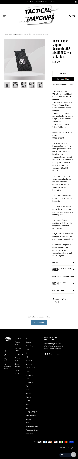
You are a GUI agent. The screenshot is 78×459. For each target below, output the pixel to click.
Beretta (28, 342)
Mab (27, 379)
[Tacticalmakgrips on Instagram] (5, 359)
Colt (27, 349)
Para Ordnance (31, 415)
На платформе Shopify (7, 366)
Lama (28, 401)
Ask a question (58, 290)
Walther (28, 397)
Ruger (28, 386)
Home (6, 34)
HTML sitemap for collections (59, 283)
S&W (27, 390)
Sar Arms (29, 364)
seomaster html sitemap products (61, 269)
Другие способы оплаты (63, 84)
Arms (27, 423)
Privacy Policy (17, 359)
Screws (28, 419)
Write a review (39, 322)
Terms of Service (18, 365)
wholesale (29, 434)
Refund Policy (17, 343)
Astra (27, 338)
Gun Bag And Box (32, 426)
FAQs (17, 370)
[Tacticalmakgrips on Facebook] (5, 351)
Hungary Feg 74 (31, 412)
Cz (27, 353)
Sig (27, 357)
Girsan (28, 404)
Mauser (28, 393)
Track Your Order (32, 430)
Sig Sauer (29, 360)
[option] (24, 59)
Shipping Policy (18, 349)
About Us (18, 338)
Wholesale (18, 374)
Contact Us (19, 354)
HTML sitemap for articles (62, 276)
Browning (29, 346)
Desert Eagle (30, 368)
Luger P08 (29, 382)
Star (27, 408)
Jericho (28, 371)
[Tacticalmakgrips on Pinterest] (5, 355)
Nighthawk (30, 375)
